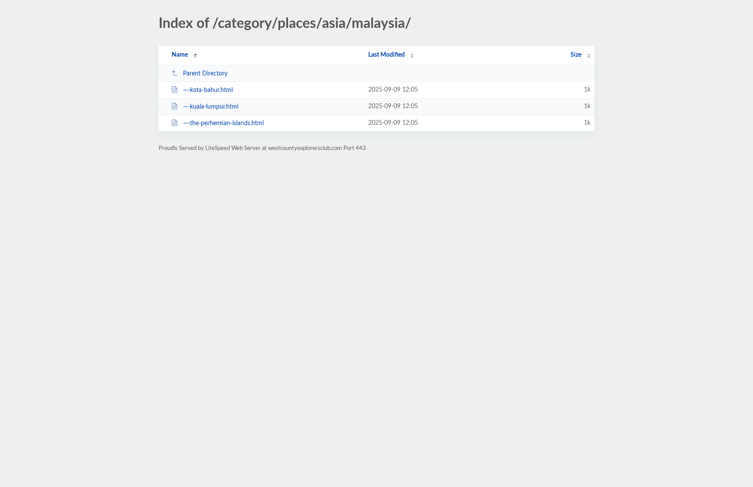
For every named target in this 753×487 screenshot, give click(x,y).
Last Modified (386, 55)
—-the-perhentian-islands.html (223, 123)
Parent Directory (205, 74)
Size (575, 55)
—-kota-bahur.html (208, 90)
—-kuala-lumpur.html (210, 107)
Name (180, 55)
